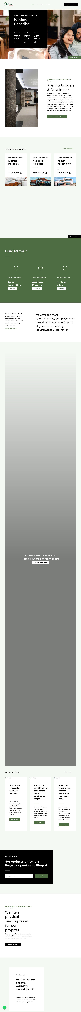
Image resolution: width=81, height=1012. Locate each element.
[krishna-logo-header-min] (8, 1)
